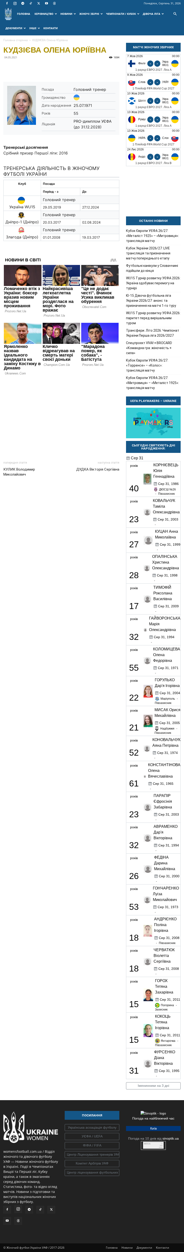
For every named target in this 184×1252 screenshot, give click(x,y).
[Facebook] (7, 3)
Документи (144, 1248)
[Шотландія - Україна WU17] (153, 101)
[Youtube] (46, 3)
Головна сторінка (15, 40)
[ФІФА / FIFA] (92, 1145)
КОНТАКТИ (50, 28)
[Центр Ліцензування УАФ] (92, 1154)
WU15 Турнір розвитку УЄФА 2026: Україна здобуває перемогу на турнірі (153, 283)
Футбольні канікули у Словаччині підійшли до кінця (152, 268)
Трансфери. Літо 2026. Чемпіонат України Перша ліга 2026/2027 (152, 333)
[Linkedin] (63, 68)
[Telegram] (22, 3)
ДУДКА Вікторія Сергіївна (97, 469)
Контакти (162, 1248)
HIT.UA (147, 1144)
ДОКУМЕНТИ (14, 28)
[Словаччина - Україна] (153, 82)
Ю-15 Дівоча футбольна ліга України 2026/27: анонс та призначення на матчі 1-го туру (151, 301)
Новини (127, 1248)
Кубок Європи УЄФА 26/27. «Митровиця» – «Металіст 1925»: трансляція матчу (152, 383)
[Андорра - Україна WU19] (153, 157)
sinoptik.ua (170, 1138)
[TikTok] (30, 3)
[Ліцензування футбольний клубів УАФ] (92, 1172)
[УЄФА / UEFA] (92, 1136)
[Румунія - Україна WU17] (153, 119)
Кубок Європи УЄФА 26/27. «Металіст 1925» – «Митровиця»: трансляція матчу (152, 236)
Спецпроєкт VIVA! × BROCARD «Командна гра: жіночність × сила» (149, 348)
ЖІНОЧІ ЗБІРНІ (89, 14)
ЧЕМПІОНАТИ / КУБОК (121, 14)
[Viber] (41, 68)
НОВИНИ (66, 14)
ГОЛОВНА (23, 14)
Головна (112, 1248)
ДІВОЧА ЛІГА (151, 14)
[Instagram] (14, 3)
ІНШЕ (32, 28)
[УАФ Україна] (92, 1127)
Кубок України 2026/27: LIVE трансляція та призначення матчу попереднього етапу (148, 253)
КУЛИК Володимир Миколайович (19, 472)
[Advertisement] (61, 416)
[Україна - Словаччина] (153, 138)
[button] (175, 14)
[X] (38, 3)
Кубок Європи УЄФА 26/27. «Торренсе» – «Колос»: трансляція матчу (147, 365)
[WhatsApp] (52, 68)
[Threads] (54, 3)
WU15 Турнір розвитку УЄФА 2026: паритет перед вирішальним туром (153, 318)
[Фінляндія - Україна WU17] (153, 63)
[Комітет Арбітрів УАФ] (92, 1163)
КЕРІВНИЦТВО (43, 14)
